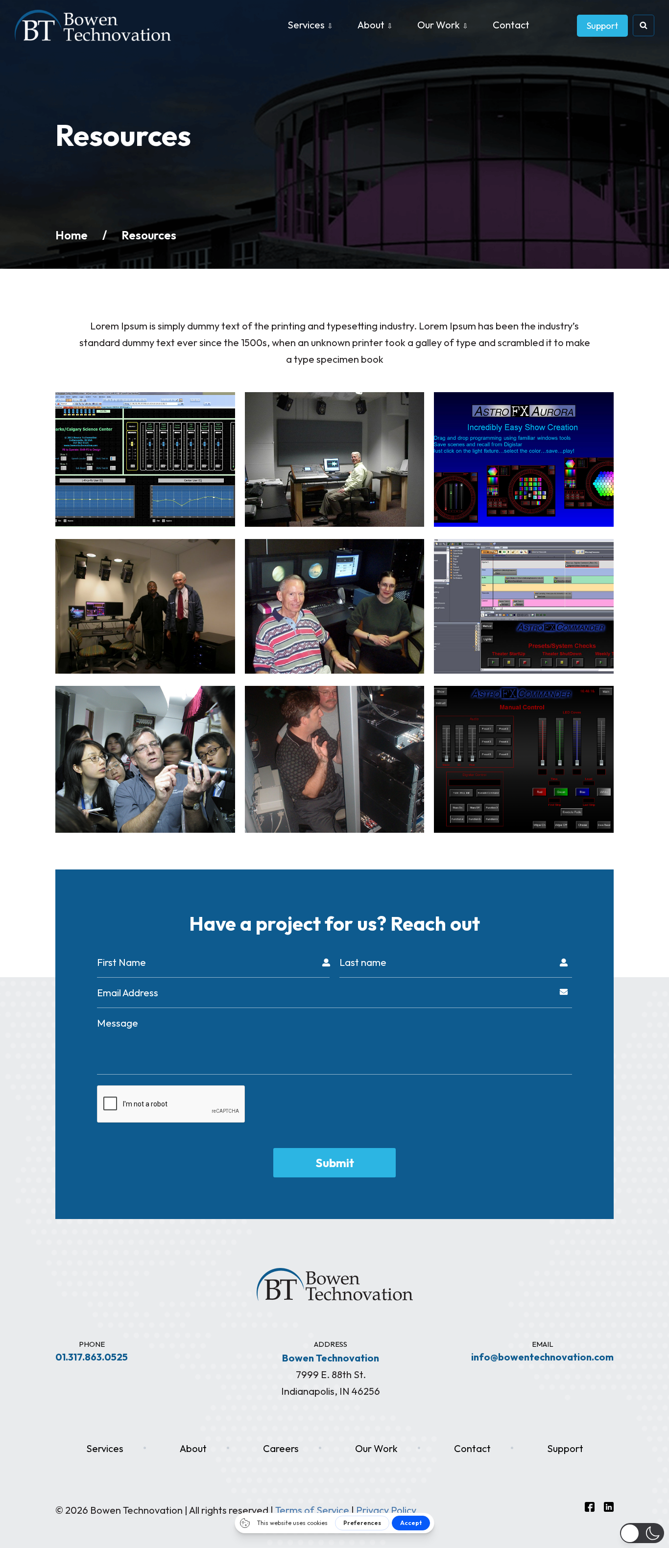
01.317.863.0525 (91, 1357)
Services (306, 25)
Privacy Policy (386, 1510)
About (371, 25)
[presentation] (171, 1104)
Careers (281, 1448)
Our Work (438, 25)
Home (71, 235)
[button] (642, 1533)
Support (602, 25)
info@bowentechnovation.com (542, 1357)
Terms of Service (312, 1510)
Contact (511, 25)
